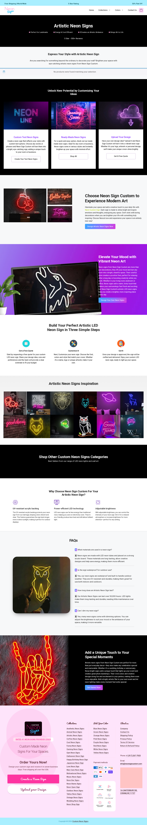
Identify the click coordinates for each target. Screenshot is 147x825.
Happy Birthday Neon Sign (77, 760)
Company (124, 729)
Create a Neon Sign (33, 779)
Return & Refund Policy (129, 746)
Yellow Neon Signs (101, 753)
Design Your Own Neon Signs (112, 300)
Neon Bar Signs (73, 780)
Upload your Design (33, 789)
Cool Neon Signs (73, 742)
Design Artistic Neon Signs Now (100, 226)
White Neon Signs (100, 749)
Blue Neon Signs (100, 729)
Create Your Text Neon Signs (26, 159)
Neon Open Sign (73, 787)
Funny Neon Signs (74, 746)
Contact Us (132, 10)
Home (91, 10)
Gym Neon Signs (73, 753)
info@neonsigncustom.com (131, 764)
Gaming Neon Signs (75, 749)
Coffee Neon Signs (74, 739)
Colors (117, 10)
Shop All (73, 156)
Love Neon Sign (73, 766)
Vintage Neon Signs (75, 797)
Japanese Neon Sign (75, 763)
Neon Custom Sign (92, 210)
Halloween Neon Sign (75, 756)
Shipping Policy (126, 735)
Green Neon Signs (100, 732)
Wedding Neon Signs (75, 801)
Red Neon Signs (99, 746)
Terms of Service (127, 742)
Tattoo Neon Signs (74, 794)
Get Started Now (93, 687)
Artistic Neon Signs (74, 735)
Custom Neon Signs (80, 821)
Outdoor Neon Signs (75, 791)
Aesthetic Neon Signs (75, 729)
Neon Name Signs (74, 784)
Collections (102, 10)
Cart (140, 11)
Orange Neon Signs (101, 735)
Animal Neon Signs (74, 732)
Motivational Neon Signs (76, 773)
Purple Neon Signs (101, 742)
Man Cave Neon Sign (75, 770)
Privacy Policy (126, 739)
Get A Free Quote (121, 156)
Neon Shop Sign (73, 804)
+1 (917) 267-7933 (133, 755)
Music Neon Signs (74, 777)
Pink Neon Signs (100, 739)
